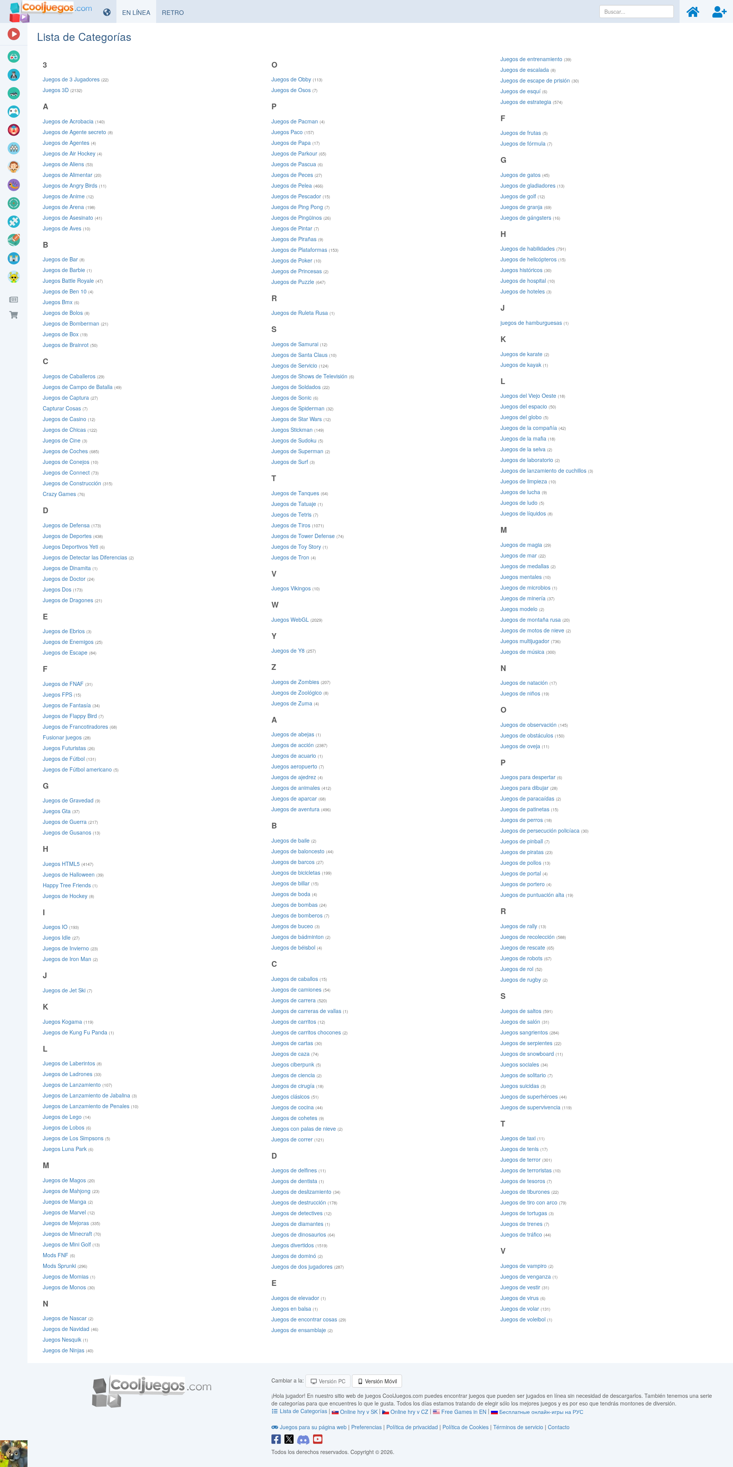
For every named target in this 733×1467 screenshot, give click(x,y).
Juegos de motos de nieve (536, 630)
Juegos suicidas (523, 1085)
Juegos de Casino (69, 419)
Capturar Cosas (65, 408)
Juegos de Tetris (294, 514)
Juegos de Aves (66, 228)
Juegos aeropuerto (297, 766)
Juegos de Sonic (294, 397)
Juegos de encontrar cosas (308, 1319)
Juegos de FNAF (68, 683)
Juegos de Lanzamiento (77, 1084)
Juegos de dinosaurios (303, 1234)
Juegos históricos (526, 270)
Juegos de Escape (70, 652)
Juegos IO (61, 926)
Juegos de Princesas (300, 271)
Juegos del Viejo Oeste (533, 395)
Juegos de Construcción (78, 483)
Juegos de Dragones (72, 600)
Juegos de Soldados (300, 387)
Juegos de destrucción (304, 1202)
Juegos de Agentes (69, 142)
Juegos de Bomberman (75, 323)
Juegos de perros (526, 819)
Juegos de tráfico (526, 1234)
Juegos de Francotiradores (80, 726)
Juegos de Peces (296, 174)
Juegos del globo (525, 417)
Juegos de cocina (297, 1107)
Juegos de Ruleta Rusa (303, 312)
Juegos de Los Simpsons (76, 1138)
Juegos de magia (526, 544)
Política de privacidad (412, 1427)
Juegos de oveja (525, 746)
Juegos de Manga (68, 1201)
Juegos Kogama (68, 1021)
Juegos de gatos (525, 174)
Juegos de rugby (524, 979)
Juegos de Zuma (295, 703)
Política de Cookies (465, 1427)
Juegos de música (528, 651)
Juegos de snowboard (532, 1053)
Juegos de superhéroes (534, 1096)
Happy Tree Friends (70, 885)
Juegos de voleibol (526, 1319)
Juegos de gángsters (530, 217)
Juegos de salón (525, 1021)
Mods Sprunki (65, 1265)
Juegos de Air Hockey (72, 153)
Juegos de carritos (298, 1021)
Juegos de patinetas (530, 809)
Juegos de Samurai (299, 344)
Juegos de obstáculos (533, 735)
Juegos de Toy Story (299, 546)
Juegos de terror (526, 1159)
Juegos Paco (292, 132)
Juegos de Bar (64, 259)
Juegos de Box (65, 334)
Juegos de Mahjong (71, 1191)
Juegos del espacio (528, 406)
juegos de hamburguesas (535, 322)
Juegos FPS (62, 694)
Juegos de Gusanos (71, 832)
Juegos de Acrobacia (74, 121)
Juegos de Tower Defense (307, 536)
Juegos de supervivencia (536, 1107)
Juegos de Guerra (70, 821)
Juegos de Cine (65, 440)
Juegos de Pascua (297, 164)
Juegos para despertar (531, 777)
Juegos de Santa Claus (304, 354)
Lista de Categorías (303, 1411)
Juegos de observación (534, 724)
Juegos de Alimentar (72, 174)
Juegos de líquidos (527, 513)
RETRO (175, 12)
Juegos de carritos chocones (309, 1032)
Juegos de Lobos (67, 1127)
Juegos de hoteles (526, 291)
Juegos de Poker (296, 260)
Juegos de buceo (295, 926)
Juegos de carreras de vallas (309, 1011)
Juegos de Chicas (70, 429)
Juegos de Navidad (70, 1328)
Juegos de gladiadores (533, 185)
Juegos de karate (525, 354)
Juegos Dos (63, 589)
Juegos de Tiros (297, 525)
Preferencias (367, 1427)
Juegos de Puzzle (298, 281)
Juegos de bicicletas (301, 872)
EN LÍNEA (139, 12)
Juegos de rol (521, 969)
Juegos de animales (301, 787)
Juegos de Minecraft (72, 1233)
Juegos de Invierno (70, 948)
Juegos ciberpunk (296, 1064)
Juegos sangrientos (530, 1032)
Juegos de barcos (297, 862)
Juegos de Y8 (293, 650)
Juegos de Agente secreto (78, 132)
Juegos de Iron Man (70, 959)
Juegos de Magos (69, 1180)
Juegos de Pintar (295, 228)
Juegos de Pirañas (297, 239)
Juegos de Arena (69, 207)
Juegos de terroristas (531, 1170)
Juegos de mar (523, 555)
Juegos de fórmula (526, 143)
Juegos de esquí (524, 91)
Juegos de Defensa (72, 525)
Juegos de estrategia (532, 101)
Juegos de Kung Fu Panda (78, 1032)
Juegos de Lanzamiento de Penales (91, 1106)
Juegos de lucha (524, 492)
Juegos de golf (523, 196)
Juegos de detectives (301, 1213)
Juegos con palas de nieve (307, 1128)
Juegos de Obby (297, 79)
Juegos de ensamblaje (302, 1330)
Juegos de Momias (69, 1276)
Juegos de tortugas (527, 1213)
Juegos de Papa (295, 142)
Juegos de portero (526, 884)
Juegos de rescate (527, 947)
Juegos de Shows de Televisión (312, 376)
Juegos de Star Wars (301, 419)
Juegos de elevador (298, 1298)
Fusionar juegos (67, 737)
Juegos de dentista (297, 1181)
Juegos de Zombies (301, 682)
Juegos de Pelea (297, 185)
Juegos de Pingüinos (301, 217)
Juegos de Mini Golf (71, 1244)
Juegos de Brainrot (70, 345)
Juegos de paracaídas (531, 798)
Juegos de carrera (299, 1000)
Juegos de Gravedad (71, 800)
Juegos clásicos (295, 1096)
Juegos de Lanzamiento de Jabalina (90, 1095)
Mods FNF (59, 1255)
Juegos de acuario (297, 755)
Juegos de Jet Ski (67, 990)
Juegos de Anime (68, 196)
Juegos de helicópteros (533, 259)
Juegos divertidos (299, 1245)
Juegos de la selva (526, 449)
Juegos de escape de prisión (540, 80)
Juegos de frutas (524, 132)
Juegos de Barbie (67, 270)
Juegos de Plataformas (305, 249)
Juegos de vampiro (527, 1265)
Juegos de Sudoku (297, 440)
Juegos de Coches (71, 451)
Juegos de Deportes (73, 536)
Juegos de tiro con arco (534, 1202)
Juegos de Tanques (299, 493)
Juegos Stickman (297, 429)
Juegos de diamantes (300, 1223)
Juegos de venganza (529, 1276)
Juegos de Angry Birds (75, 185)
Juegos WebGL (297, 619)
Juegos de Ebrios (67, 631)
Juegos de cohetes (297, 1118)
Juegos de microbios (529, 587)
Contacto (559, 1427)
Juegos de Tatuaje (297, 503)
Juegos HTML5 (68, 863)
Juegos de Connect (71, 472)
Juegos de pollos (526, 862)
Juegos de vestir (525, 1287)
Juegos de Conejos (70, 461)
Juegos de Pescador (300, 196)
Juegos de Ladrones (72, 1074)
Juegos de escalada (528, 69)
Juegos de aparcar (298, 798)
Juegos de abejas (296, 734)
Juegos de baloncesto (302, 851)
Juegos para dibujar (529, 787)
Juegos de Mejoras (71, 1223)
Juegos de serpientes (531, 1043)
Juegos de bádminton (301, 936)
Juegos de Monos (69, 1287)
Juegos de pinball (525, 841)
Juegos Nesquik (65, 1339)
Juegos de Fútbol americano (81, 769)
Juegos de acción (299, 745)
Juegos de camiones (301, 989)
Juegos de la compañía (533, 427)
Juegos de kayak (524, 364)
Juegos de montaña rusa (535, 619)
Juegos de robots (526, 958)
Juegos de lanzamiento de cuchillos (547, 470)
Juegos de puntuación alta (537, 894)
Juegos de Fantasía (71, 705)
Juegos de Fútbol (69, 758)
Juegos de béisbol (296, 947)
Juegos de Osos (294, 90)
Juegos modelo (522, 609)
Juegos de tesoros (526, 1181)
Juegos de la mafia (528, 438)
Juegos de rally (523, 926)
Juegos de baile (293, 840)
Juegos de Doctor (69, 578)
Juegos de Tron (293, 557)
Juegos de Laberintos (72, 1063)
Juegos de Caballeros (74, 376)
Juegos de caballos (299, 978)
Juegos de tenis (524, 1149)
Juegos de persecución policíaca (545, 830)
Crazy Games (64, 494)
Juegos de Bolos (66, 312)
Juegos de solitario (527, 1075)
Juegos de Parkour (298, 153)
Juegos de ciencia (296, 1075)
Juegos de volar (526, 1308)
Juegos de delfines (298, 1170)
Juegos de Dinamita (70, 568)
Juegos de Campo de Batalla (82, 387)
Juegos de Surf (293, 461)
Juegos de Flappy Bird (73, 716)
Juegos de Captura (70, 397)
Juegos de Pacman (298, 121)
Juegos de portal (524, 873)
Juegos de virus (523, 1298)
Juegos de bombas (299, 904)
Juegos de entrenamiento (536, 59)
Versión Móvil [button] (380, 1381)
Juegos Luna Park (68, 1149)
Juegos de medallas (528, 566)
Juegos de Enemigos (73, 641)
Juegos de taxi (523, 1138)
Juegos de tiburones (530, 1191)
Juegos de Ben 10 (68, 291)
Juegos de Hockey (68, 896)
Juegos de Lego (67, 1116)
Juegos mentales (526, 576)
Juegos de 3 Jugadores (76, 79)
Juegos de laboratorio (530, 460)
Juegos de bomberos (300, 915)
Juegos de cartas (296, 1043)
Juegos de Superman (300, 451)
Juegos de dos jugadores (307, 1266)
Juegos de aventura (301, 809)
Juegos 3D (62, 90)
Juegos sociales (524, 1064)
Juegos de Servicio (300, 365)
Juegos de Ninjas (68, 1350)
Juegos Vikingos (295, 588)
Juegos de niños (525, 693)
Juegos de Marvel (69, 1212)
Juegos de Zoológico (300, 692)
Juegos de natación (529, 682)
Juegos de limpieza (528, 481)
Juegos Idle (61, 937)
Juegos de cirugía (297, 1085)
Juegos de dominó (297, 1256)
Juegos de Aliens (68, 164)
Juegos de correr (297, 1139)
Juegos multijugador (531, 641)
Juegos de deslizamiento (306, 1191)
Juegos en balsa (294, 1308)
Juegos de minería (528, 598)
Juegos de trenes (525, 1223)
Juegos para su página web (313, 1427)
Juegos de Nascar (68, 1318)
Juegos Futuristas (69, 748)
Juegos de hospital (528, 280)
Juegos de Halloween (73, 874)
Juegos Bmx (61, 302)
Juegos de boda (294, 894)
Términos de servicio (518, 1427)
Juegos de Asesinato (72, 217)
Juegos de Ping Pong (300, 207)
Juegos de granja (526, 207)
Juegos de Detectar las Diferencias (88, 557)
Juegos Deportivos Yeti (74, 546)
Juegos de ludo (522, 502)
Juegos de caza (295, 1053)
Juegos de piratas (527, 852)
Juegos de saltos (527, 1011)
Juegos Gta (61, 811)
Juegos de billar (295, 883)
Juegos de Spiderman (302, 408)
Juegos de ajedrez (297, 777)
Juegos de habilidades (533, 248)
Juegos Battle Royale (73, 280)
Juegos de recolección (533, 936)
